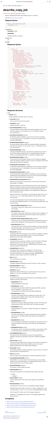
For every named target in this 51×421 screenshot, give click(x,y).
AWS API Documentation (16, 18)
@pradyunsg (14, 417)
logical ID (23, 363)
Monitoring (25, 389)
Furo (18, 417)
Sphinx (8, 417)
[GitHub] (47, 417)
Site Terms (9, 418)
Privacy (4, 418)
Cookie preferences (15, 418)
